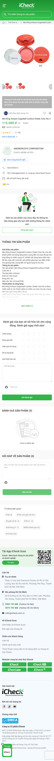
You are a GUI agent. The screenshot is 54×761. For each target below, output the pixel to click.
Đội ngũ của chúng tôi (12, 629)
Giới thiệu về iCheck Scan (13, 625)
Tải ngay (10, 562)
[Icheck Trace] (14, 670)
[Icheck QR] (40, 664)
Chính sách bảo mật (11, 645)
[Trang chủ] (27, 5)
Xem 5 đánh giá (8, 137)
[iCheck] (14, 664)
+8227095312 (12, 168)
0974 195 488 (11, 608)
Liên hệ (5, 640)
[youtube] (15, 706)
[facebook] (4, 706)
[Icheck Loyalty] (40, 670)
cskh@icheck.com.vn (15, 613)
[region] (27, 52)
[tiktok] (9, 706)
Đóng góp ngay (27, 230)
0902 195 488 (11, 604)
